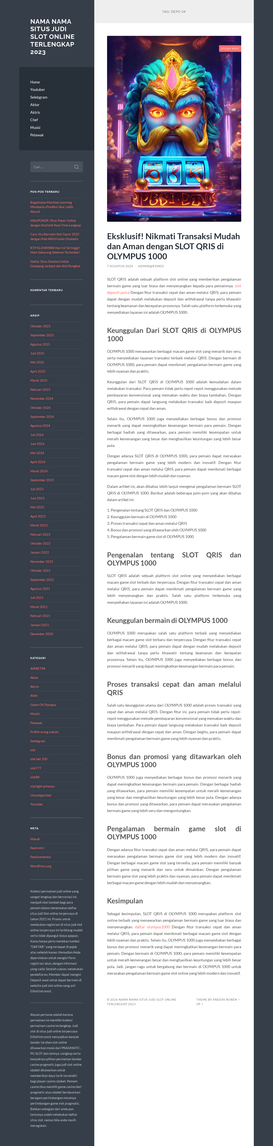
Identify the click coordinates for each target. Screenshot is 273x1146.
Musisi (35, 127)
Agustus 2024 (40, 425)
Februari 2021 (40, 616)
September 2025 (42, 335)
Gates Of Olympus (43, 705)
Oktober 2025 (40, 326)
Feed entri (37, 848)
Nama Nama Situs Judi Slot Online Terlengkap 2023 (52, 37)
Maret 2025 (39, 380)
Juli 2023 (37, 489)
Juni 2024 (37, 444)
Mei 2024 (37, 453)
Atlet (34, 695)
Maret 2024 (39, 471)
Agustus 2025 (40, 344)
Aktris (35, 112)
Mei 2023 (37, 507)
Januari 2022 (39, 552)
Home (35, 82)
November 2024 (41, 398)
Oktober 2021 (40, 570)
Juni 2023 (37, 498)
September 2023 (42, 480)
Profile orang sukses (44, 732)
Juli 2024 (37, 435)
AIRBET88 (37, 668)
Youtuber (37, 89)
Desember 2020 (41, 634)
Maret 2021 (39, 607)
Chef (34, 120)
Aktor (34, 104)
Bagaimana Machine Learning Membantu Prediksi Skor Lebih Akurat (51, 206)
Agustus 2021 (40, 588)
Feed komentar (40, 857)
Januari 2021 (39, 625)
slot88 (34, 777)
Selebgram (38, 97)
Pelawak (37, 135)
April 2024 (37, 462)
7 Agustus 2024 (120, 266)
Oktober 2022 (40, 543)
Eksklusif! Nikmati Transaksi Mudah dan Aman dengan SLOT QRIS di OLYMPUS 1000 (173, 246)
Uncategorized (40, 795)
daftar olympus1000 (152, 926)
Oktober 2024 (40, 408)
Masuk (35, 839)
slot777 (35, 768)
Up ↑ (200, 1004)
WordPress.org (40, 866)
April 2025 (37, 371)
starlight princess (42, 786)
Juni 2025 (37, 353)
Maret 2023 (39, 525)
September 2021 (42, 580)
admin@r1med (151, 266)
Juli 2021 (37, 597)
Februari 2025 (40, 389)
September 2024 (42, 416)
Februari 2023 (40, 534)
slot (33, 750)
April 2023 (37, 516)
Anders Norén (225, 999)
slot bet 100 (38, 759)
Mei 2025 (37, 362)
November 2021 (41, 561)
